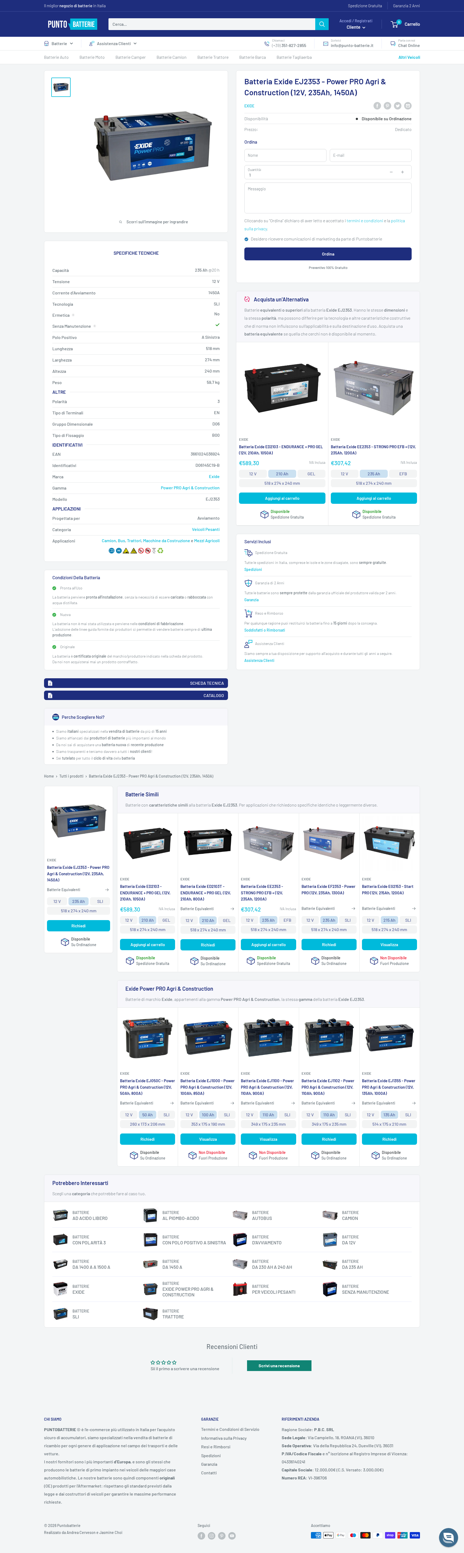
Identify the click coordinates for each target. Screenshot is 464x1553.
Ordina (328, 254)
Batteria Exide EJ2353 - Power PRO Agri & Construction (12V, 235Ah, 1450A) (78, 873)
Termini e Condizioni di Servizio (230, 1429)
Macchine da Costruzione (166, 540)
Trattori (134, 540)
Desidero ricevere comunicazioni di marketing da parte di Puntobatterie (316, 239)
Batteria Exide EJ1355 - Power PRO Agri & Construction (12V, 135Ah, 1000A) (388, 1087)
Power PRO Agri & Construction (190, 487)
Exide (249, 106)
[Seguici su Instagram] (211, 1536)
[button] (448, 1537)
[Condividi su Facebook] (377, 105)
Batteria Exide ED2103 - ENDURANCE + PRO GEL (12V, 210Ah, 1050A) (281, 449)
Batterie (59, 43)
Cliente (354, 27)
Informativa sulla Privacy (224, 1438)
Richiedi (78, 925)
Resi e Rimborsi (215, 1446)
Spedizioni (253, 569)
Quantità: (255, 169)
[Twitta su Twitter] (397, 105)
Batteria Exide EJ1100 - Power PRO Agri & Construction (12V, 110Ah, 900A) (267, 1087)
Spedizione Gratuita (365, 5)
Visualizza (389, 944)
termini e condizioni (365, 220)
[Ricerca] (322, 24)
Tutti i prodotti (71, 776)
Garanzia (251, 599)
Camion (109, 540)
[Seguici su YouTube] (232, 1536)
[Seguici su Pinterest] (222, 1536)
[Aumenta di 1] (402, 172)
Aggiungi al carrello (282, 498)
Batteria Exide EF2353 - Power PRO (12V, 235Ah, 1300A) (329, 889)
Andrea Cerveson (81, 1532)
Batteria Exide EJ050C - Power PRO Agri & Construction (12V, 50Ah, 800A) (147, 1087)
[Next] (417, 206)
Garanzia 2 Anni (406, 5)
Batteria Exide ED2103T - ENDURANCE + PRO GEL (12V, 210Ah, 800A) (205, 892)
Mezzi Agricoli (207, 540)
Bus (121, 540)
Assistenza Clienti (114, 43)
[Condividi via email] (408, 105)
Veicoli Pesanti (206, 529)
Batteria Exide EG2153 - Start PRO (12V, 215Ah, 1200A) (388, 889)
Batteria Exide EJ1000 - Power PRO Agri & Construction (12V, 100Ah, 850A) (207, 1087)
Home (49, 776)
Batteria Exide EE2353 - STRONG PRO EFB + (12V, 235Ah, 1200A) (373, 449)
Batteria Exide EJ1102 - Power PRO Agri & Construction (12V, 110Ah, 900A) (328, 1087)
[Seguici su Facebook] (201, 1536)
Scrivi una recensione (279, 1365)
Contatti (209, 1472)
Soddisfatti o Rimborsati (265, 630)
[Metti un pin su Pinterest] (387, 105)
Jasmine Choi (110, 1532)
